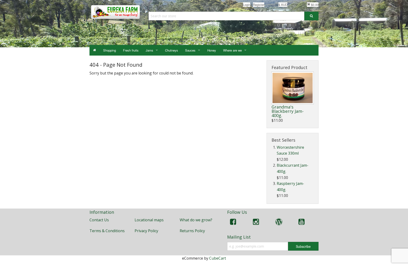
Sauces (190, 50)
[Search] (311, 16)
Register (258, 4)
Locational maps (149, 219)
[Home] (94, 50)
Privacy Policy (146, 230)
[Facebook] (233, 222)
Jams (149, 50)
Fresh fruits (131, 50)
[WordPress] (278, 222)
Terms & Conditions (107, 230)
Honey (211, 50)
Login (246, 4)
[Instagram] (255, 222)
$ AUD (282, 4)
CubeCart (217, 258)
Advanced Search (157, 23)
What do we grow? (196, 219)
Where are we (232, 50)
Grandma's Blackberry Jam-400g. (288, 111)
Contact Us (99, 219)
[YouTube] (301, 222)
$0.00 (314, 4)
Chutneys (171, 50)
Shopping (109, 50)
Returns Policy (192, 230)
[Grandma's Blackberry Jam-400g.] (293, 88)
